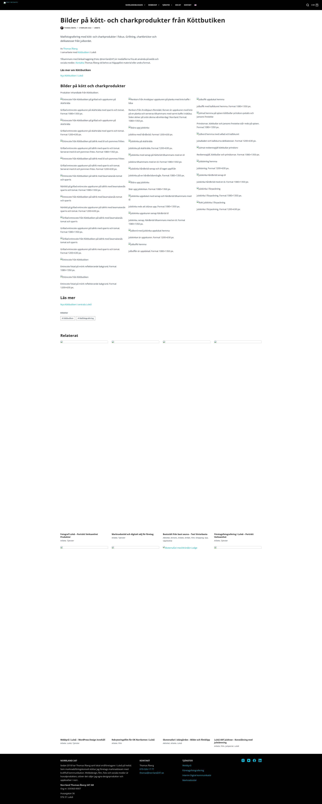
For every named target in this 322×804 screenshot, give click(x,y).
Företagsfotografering (193, 770)
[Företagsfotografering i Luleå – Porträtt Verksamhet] (238, 435)
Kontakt (187, 5)
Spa (206, 538)
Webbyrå (186, 765)
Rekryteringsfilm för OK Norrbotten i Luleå (133, 739)
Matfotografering (86, 318)
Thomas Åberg (70, 48)
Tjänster (166, 5)
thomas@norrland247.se (152, 772)
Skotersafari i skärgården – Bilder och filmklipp (186, 739)
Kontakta (80, 62)
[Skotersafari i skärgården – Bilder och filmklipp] (186, 641)
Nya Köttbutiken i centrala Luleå (75, 304)
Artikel (187, 538)
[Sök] (307, 5)
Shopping (200, 538)
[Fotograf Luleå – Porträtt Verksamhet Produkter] (84, 435)
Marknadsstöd (189, 780)
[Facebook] (254, 760)
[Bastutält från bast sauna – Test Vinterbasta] (186, 435)
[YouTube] (248, 760)
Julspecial (229, 746)
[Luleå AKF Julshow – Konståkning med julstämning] (238, 641)
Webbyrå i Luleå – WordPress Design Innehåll (82, 739)
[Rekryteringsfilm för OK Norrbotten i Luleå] (135, 641)
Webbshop (152, 5)
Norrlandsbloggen (134, 5)
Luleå (69, 743)
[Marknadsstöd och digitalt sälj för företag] (135, 435)
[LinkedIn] (260, 760)
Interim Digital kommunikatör (196, 775)
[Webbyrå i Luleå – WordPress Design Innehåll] (84, 641)
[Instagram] (243, 760)
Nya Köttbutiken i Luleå (71, 75)
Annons (174, 538)
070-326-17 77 (147, 769)
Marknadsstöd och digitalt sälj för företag (132, 534)
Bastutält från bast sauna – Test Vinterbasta (185, 534)
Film (193, 538)
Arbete (97, 28)
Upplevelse (167, 541)
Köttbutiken (83, 52)
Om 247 (178, 5)
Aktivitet (166, 538)
